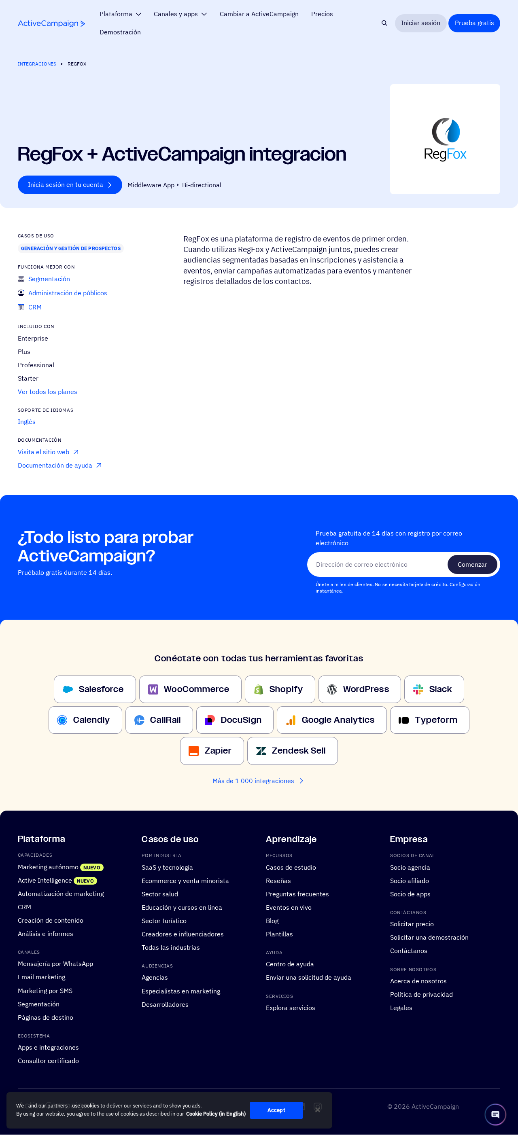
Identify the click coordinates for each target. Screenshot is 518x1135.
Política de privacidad (421, 994)
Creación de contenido (50, 920)
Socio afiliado (409, 881)
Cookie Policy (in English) (216, 1113)
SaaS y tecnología (167, 867)
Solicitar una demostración (429, 938)
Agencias (155, 978)
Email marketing (41, 977)
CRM (24, 907)
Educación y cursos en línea (182, 907)
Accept (276, 1110)
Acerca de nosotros (418, 981)
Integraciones (37, 64)
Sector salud (160, 894)
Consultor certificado (48, 1061)
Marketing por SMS (45, 991)
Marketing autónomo (48, 867)
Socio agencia (410, 867)
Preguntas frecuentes (297, 894)
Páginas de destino (45, 1017)
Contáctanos (408, 951)
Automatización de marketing (61, 893)
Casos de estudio (291, 867)
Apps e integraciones (48, 1048)
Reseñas (278, 881)
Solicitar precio (412, 924)
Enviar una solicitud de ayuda (308, 978)
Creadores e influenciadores (183, 934)
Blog (272, 921)
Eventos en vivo (289, 907)
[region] (169, 1110)
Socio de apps (410, 894)
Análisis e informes (45, 934)
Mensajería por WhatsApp (55, 964)
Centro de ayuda (290, 964)
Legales (401, 1008)
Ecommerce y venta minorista (185, 881)
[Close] (318, 1110)
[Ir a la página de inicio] (51, 23)
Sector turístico (164, 921)
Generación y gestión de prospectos (71, 248)
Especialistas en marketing (181, 991)
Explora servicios (290, 1008)
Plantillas (279, 934)
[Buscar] (384, 23)
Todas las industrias (171, 947)
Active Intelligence (45, 880)
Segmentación (38, 1004)
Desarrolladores (165, 1004)
